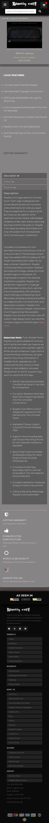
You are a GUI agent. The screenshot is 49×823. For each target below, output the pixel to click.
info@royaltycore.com (18, 780)
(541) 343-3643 (14, 776)
